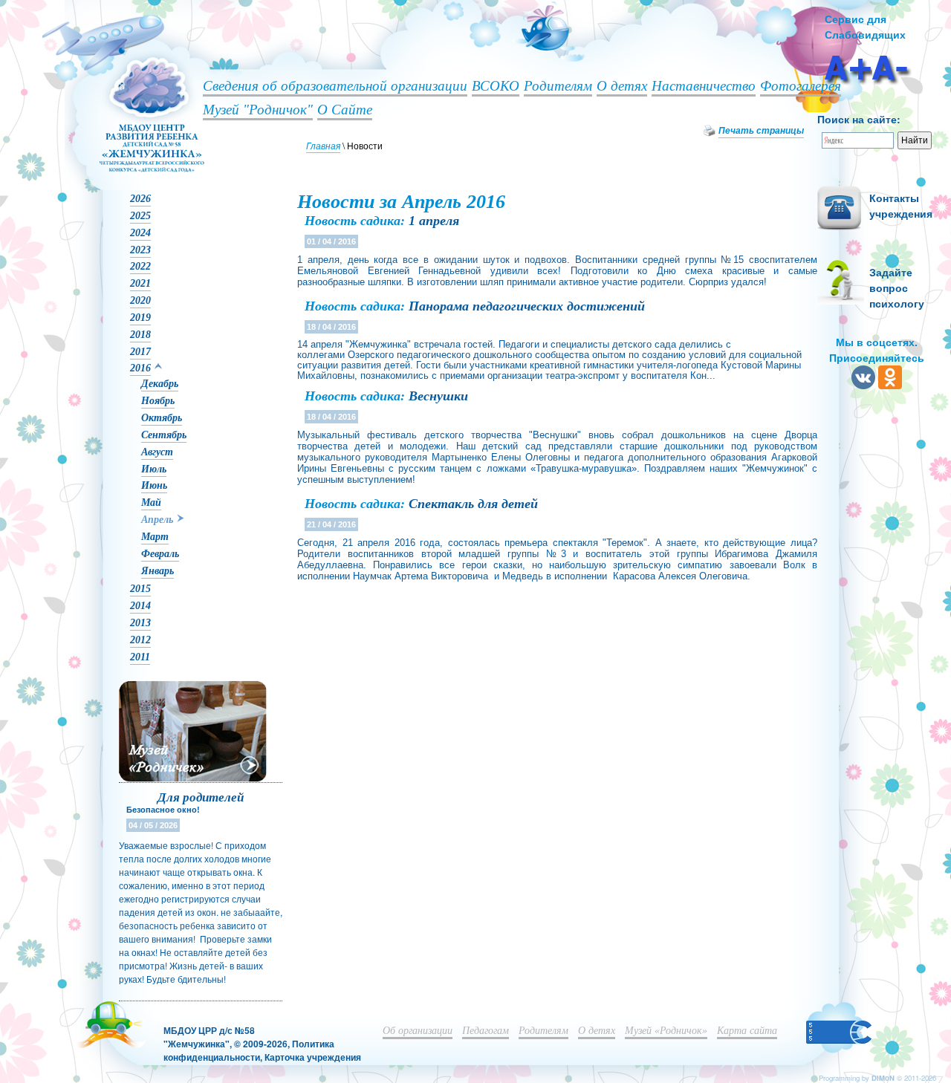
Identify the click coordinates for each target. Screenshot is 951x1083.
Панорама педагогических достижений (527, 306)
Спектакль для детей (473, 503)
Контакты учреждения (900, 205)
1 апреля (434, 220)
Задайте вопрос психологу (896, 287)
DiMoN (883, 1078)
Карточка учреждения (312, 1057)
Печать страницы (761, 130)
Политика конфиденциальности (248, 1050)
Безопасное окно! (163, 809)
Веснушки (438, 395)
